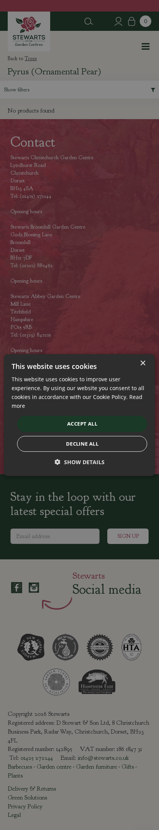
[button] (80, 462)
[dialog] (79, 415)
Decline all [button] (82, 443)
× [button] (142, 363)
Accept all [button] (82, 423)
